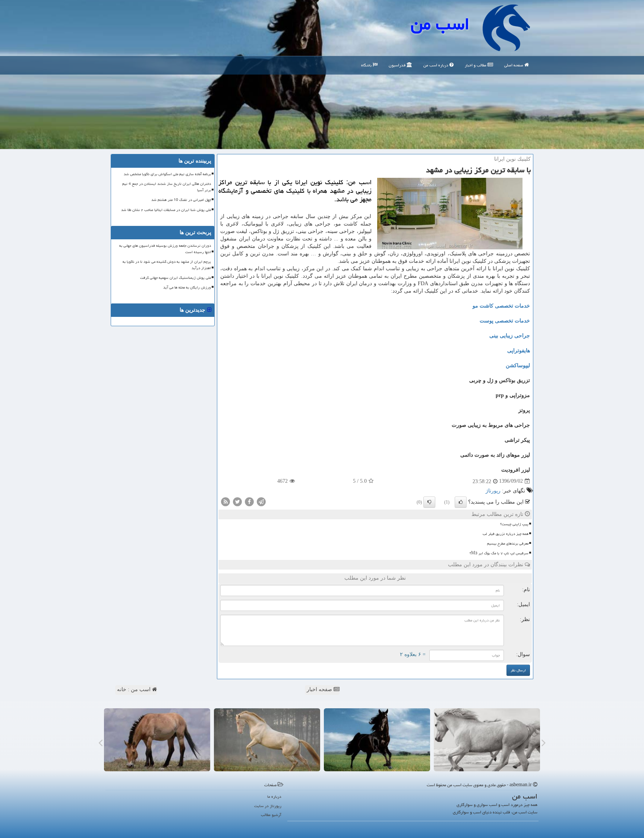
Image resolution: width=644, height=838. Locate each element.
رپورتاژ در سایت (267, 806)
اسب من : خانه (134, 689)
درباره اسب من (436, 65)
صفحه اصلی (514, 65)
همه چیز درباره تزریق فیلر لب (505, 534)
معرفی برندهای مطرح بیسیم (507, 543)
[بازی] (487, 739)
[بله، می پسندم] (461, 502)
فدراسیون (398, 65)
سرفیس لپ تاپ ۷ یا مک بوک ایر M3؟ (499, 553)
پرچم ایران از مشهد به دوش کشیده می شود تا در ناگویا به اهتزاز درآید (167, 265)
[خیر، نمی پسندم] (429, 502)
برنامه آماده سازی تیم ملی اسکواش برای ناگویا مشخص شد (167, 174)
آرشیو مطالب (271, 815)
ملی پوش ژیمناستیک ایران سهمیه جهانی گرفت (175, 277)
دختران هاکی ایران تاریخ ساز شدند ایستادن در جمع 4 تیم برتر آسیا (166, 187)
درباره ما (274, 796)
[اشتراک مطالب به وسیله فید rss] (225, 501)
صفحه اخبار (320, 689)
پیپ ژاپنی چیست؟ (514, 524)
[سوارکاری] (157, 739)
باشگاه (367, 65)
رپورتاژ (493, 491)
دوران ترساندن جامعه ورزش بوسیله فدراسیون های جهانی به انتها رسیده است (165, 249)
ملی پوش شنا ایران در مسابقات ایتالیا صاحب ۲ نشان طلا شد (166, 210)
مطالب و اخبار (476, 65)
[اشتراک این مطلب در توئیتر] (237, 501)
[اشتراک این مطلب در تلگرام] (261, 501)
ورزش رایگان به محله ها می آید (187, 287)
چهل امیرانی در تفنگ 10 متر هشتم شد (181, 200)
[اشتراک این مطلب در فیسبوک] (249, 501)
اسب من (440, 24)
